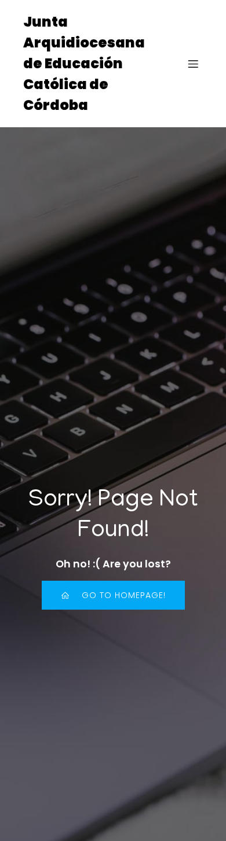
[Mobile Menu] (193, 63)
